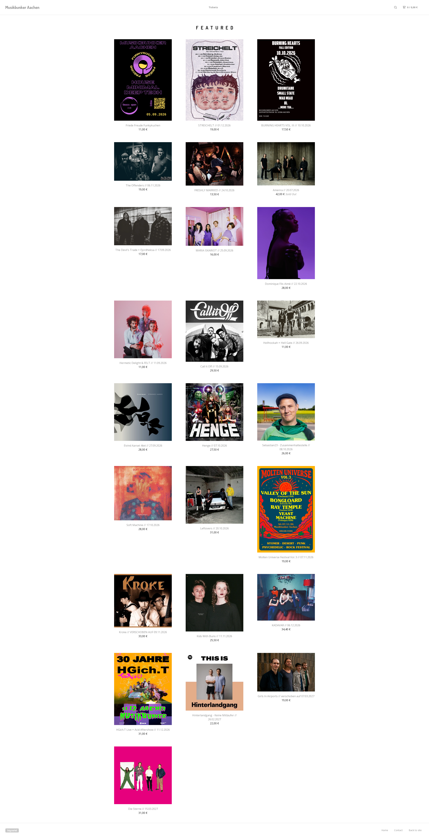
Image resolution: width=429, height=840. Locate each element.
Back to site (415, 830)
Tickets (213, 7)
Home (384, 830)
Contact (398, 830)
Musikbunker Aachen (22, 7)
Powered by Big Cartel (12, 830)
